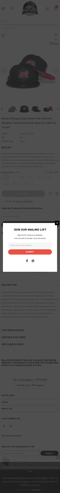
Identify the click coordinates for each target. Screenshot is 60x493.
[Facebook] (27, 261)
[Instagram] (33, 261)
